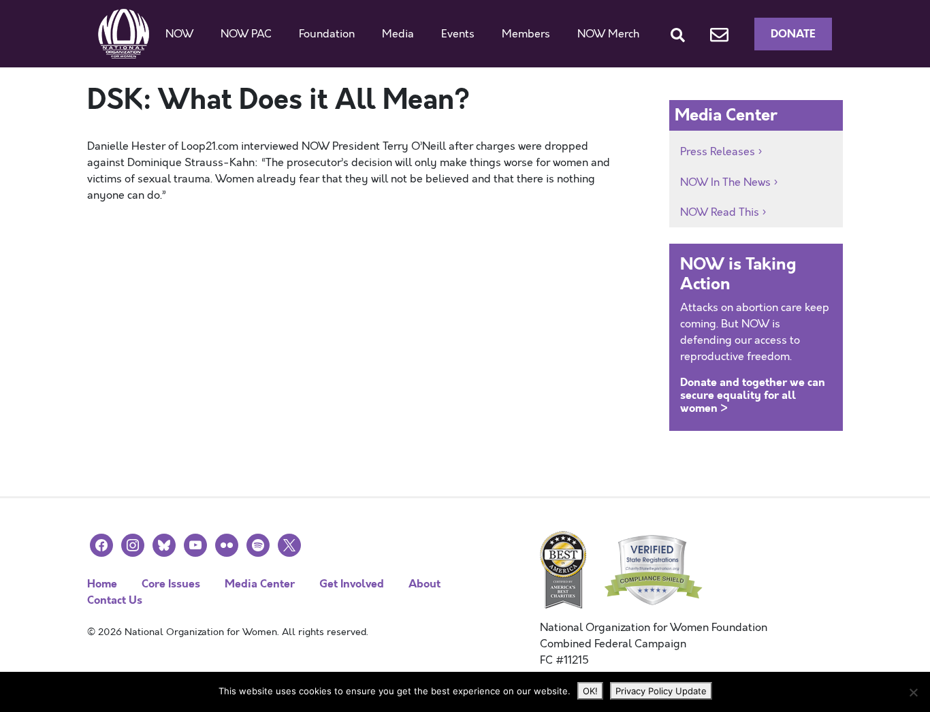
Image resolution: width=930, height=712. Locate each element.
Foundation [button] (327, 34)
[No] (913, 692)
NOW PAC (246, 34)
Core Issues (171, 584)
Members (526, 34)
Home (102, 584)
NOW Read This (719, 212)
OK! (590, 690)
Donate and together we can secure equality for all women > (752, 395)
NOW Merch (608, 34)
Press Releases (717, 151)
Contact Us (114, 600)
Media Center (260, 584)
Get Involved (351, 584)
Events (458, 34)
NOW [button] (179, 34)
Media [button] (398, 34)
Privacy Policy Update (661, 690)
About (424, 584)
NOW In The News (725, 182)
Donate (793, 34)
